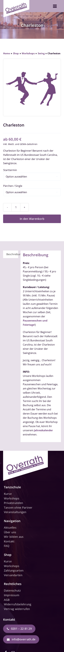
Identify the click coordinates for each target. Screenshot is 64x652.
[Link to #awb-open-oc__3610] (54, 6)
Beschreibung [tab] (12, 254)
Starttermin (10, 170)
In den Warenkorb (32, 219)
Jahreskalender (43, 430)
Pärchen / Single (12, 186)
